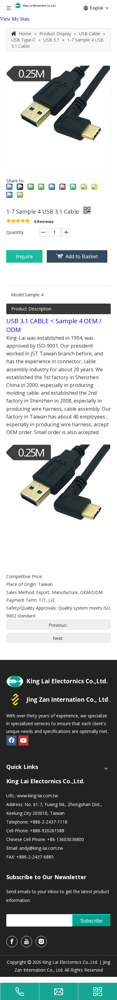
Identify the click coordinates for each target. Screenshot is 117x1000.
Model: (18, 295)
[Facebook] (12, 740)
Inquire (24, 256)
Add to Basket (82, 256)
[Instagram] (41, 941)
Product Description (31, 309)
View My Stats (14, 19)
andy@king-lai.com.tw (41, 848)
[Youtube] (23, 740)
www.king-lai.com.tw (37, 796)
